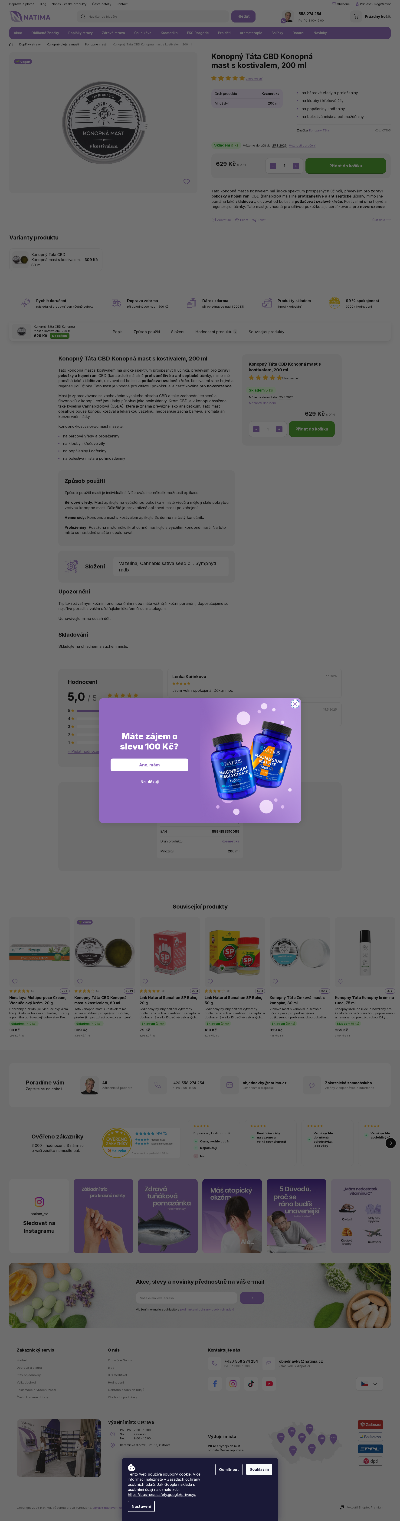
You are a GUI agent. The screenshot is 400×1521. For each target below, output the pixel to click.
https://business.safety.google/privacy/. (162, 1494)
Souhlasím (259, 1469)
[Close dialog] (295, 704)
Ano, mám (149, 764)
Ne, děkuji (150, 781)
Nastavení (141, 1506)
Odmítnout (229, 1469)
